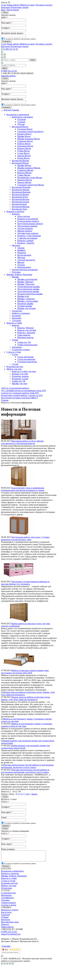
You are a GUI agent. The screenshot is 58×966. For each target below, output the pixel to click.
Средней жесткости (26, 260)
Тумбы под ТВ (24, 342)
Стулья (15, 364)
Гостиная (21, 119)
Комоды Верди (24, 148)
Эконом (20, 248)
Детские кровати (25, 228)
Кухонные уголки (20, 379)
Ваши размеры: (8, 849)
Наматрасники (24, 267)
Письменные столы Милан (29, 177)
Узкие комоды (23, 335)
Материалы (6, 895)
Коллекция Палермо (21, 187)
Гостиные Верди (25, 129)
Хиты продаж (23, 216)
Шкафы (15, 277)
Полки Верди (23, 158)
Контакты (5, 7)
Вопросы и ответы (9, 910)
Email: (4, 817)
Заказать (5, 826)
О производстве (8, 893)
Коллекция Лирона (20, 189)
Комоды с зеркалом (26, 332)
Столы (15, 354)
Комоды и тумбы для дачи (24, 371)
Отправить (6, 41)
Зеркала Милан (24, 182)
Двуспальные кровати (27, 226)
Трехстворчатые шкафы (28, 291)
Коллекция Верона (20, 160)
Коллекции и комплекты (17, 114)
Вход (3, 10)
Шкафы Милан (24, 165)
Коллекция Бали (19, 204)
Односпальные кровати (28, 221)
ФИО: (4, 17)
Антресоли (17, 311)
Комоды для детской (26, 330)
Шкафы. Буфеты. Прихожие (19, 274)
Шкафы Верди (24, 136)
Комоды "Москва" (25, 328)
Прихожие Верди (25, 146)
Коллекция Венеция (21, 192)
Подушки (16, 272)
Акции (25, 7)
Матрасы (16, 245)
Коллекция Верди (20, 126)
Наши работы (13, 5)
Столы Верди (23, 153)
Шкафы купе (23, 296)
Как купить (6, 912)
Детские (21, 265)
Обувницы (17, 347)
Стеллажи (16, 320)
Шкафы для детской (26, 308)
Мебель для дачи (14, 369)
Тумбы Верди (23, 151)
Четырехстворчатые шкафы (30, 294)
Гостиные (16, 316)
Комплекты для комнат (22, 117)
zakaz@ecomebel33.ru (11, 934)
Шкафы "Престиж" (26, 284)
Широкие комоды (25, 337)
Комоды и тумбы (14, 323)
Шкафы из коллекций (27, 279)
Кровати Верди (24, 134)
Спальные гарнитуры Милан (30, 185)
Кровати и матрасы (15, 211)
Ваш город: (7, 844)
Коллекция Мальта (20, 194)
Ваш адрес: (6, 23)
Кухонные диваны (20, 376)
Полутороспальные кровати (30, 223)
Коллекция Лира (19, 209)
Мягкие (20, 262)
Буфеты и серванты (21, 313)
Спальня (21, 122)
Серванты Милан (25, 170)
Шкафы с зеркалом (26, 299)
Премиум (21, 252)
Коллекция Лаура (20, 197)
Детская (21, 124)
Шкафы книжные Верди (28, 139)
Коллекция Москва (20, 206)
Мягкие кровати (24, 231)
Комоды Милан (24, 173)
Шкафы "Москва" (25, 282)
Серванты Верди (25, 141)
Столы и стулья (13, 352)
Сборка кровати (8, 902)
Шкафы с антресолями (27, 301)
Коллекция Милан (20, 163)
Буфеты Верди (24, 143)
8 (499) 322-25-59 (9, 71)
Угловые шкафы (24, 306)
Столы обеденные (25, 357)
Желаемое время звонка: (12, 33)
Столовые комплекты (27, 362)
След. (27, 794)
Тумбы (15, 340)
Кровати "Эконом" (26, 243)
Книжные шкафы (25, 303)
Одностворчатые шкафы (28, 286)
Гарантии (5, 914)
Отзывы (4, 917)
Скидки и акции (8, 905)
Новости (5, 924)
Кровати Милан (24, 180)
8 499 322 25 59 (10, 49)
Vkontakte (6, 946)
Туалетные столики (21, 349)
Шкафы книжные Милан (28, 168)
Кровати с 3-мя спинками (29, 236)
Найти (32, 60)
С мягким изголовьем (27, 238)
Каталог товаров (11, 110)
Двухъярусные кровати (27, 233)
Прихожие (16, 318)
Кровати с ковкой (25, 240)
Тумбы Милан (23, 175)
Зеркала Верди (24, 156)
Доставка (5, 900)
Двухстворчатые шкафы (28, 289)
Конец (34, 794)
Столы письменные (26, 359)
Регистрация (13, 10)
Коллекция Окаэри (20, 202)
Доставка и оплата (43, 5)
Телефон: (6, 28)
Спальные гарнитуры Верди (30, 131)
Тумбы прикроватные (27, 345)
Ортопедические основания (24, 269)
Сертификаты (7, 898)
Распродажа (16, 7)
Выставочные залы (10, 922)
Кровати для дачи (20, 374)
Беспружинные (24, 255)
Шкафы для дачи (19, 383)
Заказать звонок (8, 76)
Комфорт (21, 250)
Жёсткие (21, 257)
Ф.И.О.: (5, 802)
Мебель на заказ (27, 5)
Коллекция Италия (20, 199)
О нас (3, 5)
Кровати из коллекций (27, 219)
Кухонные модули (14, 366)
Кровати (16, 214)
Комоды (15, 325)
